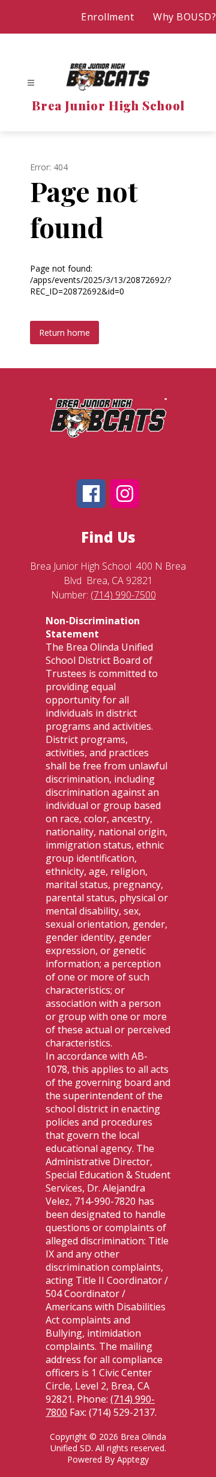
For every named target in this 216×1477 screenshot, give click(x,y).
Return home (64, 332)
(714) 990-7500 (123, 594)
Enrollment (107, 16)
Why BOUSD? (184, 16)
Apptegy (133, 1459)
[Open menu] (31, 83)
